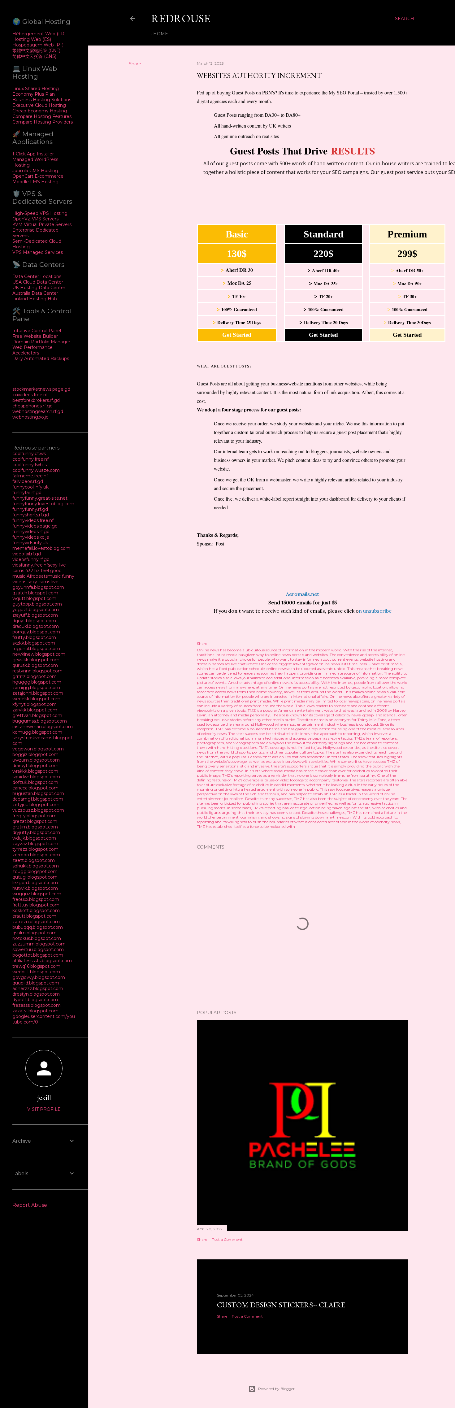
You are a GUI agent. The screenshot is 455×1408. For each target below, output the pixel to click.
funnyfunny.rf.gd (30, 509)
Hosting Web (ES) (31, 39)
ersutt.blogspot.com (34, 916)
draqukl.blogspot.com (35, 626)
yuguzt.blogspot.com (35, 609)
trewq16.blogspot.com (36, 966)
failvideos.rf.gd (27, 481)
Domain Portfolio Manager (41, 342)
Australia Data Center (35, 293)
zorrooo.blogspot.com (36, 855)
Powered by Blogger (276, 1388)
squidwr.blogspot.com (36, 777)
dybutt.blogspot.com (35, 999)
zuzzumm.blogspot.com (39, 944)
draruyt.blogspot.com (35, 765)
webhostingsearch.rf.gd (37, 411)
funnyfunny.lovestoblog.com (43, 503)
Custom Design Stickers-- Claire (281, 1305)
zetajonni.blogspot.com (37, 693)
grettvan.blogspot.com (37, 715)
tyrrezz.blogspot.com (35, 849)
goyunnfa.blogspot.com (38, 587)
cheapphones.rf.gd (32, 406)
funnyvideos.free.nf (33, 520)
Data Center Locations (36, 276)
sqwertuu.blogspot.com (38, 949)
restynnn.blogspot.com (37, 671)
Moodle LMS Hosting (35, 182)
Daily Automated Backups (40, 358)
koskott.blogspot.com (36, 910)
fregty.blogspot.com (34, 816)
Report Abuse (29, 1205)
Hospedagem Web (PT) (37, 45)
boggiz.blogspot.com (35, 754)
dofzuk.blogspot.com (35, 782)
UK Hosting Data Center (38, 287)
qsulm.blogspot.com (34, 933)
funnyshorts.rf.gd (30, 515)
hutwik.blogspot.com (35, 888)
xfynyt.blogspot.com (34, 704)
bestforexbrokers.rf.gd (36, 400)
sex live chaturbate (241, 664)
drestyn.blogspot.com (36, 994)
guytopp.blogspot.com (37, 604)
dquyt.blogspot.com (34, 621)
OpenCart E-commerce (37, 176)
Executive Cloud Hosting (39, 105)
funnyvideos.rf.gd (31, 531)
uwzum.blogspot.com (36, 760)
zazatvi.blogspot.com (35, 1011)
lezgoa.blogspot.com (35, 882)
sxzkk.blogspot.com (33, 643)
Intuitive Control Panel (36, 330)
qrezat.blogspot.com (34, 821)
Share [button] (135, 64)
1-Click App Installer (33, 154)
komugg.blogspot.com (37, 732)
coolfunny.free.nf (30, 459)
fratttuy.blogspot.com (35, 905)
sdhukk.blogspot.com (35, 866)
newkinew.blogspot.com (38, 654)
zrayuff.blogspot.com (35, 615)
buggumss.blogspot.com (39, 721)
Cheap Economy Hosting (39, 111)
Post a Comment (227, 1239)
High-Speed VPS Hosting (39, 213)
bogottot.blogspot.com (37, 955)
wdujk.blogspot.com (34, 838)
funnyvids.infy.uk (30, 542)
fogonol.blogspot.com (36, 648)
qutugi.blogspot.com (35, 877)
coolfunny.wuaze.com (36, 470)
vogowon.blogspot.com (38, 749)
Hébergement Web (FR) (39, 34)
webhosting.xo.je (30, 417)
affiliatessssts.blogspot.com (42, 960)
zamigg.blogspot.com (36, 687)
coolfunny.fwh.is (29, 464)
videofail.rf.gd (26, 554)
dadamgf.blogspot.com (37, 799)
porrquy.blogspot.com (36, 632)
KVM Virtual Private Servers (42, 224)
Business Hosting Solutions (41, 99)
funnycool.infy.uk (30, 487)
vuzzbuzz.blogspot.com (38, 810)
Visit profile (44, 1109)
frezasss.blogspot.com (36, 1005)
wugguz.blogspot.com (36, 894)
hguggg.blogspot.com (36, 682)
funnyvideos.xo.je (30, 537)
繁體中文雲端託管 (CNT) (36, 50)
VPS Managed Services (37, 252)
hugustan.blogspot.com (38, 793)
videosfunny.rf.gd (31, 559)
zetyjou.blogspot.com (35, 804)
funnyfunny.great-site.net (39, 498)
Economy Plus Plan (33, 94)
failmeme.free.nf (30, 476)
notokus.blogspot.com (36, 938)
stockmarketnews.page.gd (41, 389)
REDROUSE (180, 18)
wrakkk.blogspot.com (35, 771)
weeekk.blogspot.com (36, 699)
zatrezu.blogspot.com (36, 921)
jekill (44, 1097)
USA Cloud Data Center (37, 282)
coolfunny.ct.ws (29, 453)
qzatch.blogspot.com (35, 593)
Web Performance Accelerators (32, 350)
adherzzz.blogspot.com (37, 988)
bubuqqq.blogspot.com (37, 927)
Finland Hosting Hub (34, 299)
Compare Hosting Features (42, 116)
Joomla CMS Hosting (35, 170)
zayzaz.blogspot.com (35, 843)
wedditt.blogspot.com (36, 972)
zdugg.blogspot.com (35, 871)
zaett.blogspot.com (33, 860)
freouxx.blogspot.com (35, 899)
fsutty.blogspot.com (34, 637)
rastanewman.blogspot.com (42, 726)
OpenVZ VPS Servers (35, 219)
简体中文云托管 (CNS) (34, 56)
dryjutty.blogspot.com (36, 832)
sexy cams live (43, 581)
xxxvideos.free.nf (30, 395)
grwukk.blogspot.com (35, 660)
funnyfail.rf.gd (26, 492)
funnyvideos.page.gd (35, 526)
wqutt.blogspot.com (34, 598)
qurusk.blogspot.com (35, 665)
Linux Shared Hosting (35, 88)
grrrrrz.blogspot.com (34, 676)
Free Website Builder (35, 336)
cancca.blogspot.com (35, 788)
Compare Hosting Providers (42, 122)
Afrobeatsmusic (44, 576)
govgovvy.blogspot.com (38, 977)
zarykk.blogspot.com (34, 710)
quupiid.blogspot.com (35, 983)
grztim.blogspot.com (35, 827)
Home (160, 34)
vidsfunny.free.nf (30, 565)
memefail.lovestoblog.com (41, 548)
